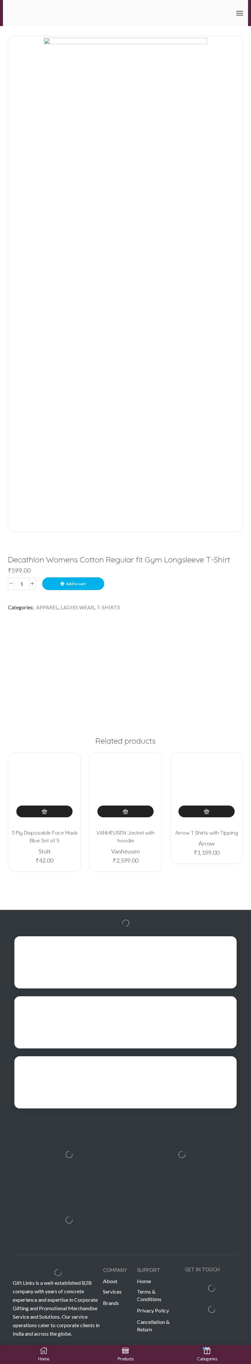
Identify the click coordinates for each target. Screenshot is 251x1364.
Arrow (206, 843)
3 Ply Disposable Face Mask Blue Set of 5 (44, 836)
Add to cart (76, 583)
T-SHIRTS (108, 607)
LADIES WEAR (77, 607)
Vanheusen (125, 851)
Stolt (45, 851)
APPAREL (47, 607)
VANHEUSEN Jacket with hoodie (125, 836)
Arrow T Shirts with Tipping (206, 832)
